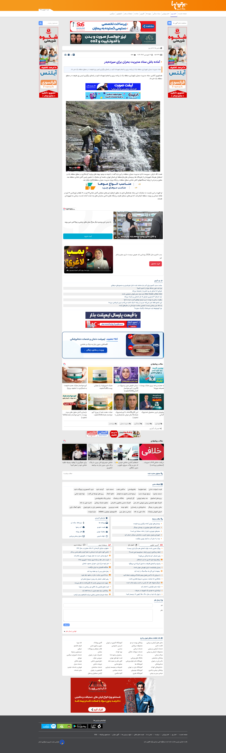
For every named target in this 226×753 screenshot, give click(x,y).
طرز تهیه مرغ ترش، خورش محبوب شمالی (95, 563)
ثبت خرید (88, 236)
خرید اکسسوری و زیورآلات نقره (84, 489)
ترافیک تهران (101, 531)
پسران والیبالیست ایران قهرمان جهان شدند (147, 567)
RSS (95, 734)
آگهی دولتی (115, 734)
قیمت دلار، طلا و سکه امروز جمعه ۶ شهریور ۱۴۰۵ (93, 560)
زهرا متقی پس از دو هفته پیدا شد (98, 571)
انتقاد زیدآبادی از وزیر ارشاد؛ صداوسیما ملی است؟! (144, 552)
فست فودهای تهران (116, 658)
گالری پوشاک (98, 642)
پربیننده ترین (103, 545)
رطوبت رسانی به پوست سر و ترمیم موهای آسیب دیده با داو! (143, 300)
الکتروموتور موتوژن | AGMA (108, 511)
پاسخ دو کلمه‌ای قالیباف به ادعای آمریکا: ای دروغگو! (144, 564)
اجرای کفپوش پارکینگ (155, 511)
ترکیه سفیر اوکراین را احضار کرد (150, 587)
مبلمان (100, 652)
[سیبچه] (95, 726)
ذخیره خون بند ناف (86, 503)
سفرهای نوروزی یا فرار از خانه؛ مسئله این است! (145, 531)
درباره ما (157, 734)
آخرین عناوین (154, 545)
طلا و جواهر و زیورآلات (95, 649)
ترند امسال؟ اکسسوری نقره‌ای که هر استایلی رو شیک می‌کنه (143, 297)
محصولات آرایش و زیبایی (155, 652)
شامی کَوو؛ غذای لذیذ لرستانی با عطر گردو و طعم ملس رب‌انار (90, 552)
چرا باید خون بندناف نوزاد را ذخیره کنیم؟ (149, 288)
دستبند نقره (110, 489)
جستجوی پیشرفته (104, 734)
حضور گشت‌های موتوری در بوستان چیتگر (147, 527)
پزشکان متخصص (157, 658)
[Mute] (119, 237)
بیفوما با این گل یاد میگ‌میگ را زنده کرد (147, 571)
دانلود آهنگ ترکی (75, 507)
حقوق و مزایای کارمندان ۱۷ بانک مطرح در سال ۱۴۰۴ (93, 548)
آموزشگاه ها (138, 664)
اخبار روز (174, 13)
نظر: (161, 610)
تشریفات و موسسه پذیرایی (113, 667)
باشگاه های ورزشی (136, 658)
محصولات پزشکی (137, 646)
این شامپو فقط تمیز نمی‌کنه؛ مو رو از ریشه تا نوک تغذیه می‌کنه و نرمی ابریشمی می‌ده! (135, 302)
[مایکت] (48, 726)
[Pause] (115, 237)
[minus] (68, 55)
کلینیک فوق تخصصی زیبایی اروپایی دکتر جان (147, 503)
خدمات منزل (78, 664)
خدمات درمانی (137, 649)
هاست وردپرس (113, 507)
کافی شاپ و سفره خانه (115, 661)
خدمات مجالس (117, 670)
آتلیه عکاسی (118, 673)
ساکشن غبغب (120, 489)
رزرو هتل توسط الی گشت (95, 494)
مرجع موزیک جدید (144, 494)
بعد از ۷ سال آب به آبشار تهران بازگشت (148, 539)
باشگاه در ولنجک (118, 498)
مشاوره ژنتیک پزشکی (101, 503)
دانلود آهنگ (110, 494)
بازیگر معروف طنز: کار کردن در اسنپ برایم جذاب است (143, 583)
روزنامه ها (102, 523)
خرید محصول (155, 263)
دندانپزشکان (159, 664)
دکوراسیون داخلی (96, 661)
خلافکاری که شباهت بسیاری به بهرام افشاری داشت (144, 579)
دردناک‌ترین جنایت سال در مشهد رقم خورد (94, 575)
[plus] (73, 55)
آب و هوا (79, 527)
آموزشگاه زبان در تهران (135, 667)
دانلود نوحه (124, 507)
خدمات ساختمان (97, 667)
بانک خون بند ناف (139, 511)
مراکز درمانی (159, 655)
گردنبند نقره (100, 489)
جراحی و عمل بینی (125, 511)
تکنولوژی (120, 13)
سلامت (136, 13)
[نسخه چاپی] (65, 55)
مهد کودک (119, 652)
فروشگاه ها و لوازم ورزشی (134, 661)
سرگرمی (112, 13)
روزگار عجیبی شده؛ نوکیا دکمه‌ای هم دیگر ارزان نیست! (143, 548)
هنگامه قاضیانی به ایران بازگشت (98, 567)
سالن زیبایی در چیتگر (155, 507)
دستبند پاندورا (157, 494)
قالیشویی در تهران (96, 670)
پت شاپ (139, 655)
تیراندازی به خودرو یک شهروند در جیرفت (147, 590)
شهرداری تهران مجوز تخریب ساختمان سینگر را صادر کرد (142, 535)
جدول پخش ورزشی (75, 536)
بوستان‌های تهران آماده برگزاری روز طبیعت (146, 524)
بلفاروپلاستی (132, 489)
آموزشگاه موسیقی (136, 670)
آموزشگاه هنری (137, 673)
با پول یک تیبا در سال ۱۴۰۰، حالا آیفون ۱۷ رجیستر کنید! (143, 594)
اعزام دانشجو (78, 646)
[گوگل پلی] (80, 726)
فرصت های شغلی (139, 734)
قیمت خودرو (101, 527)
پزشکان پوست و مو (136, 642)
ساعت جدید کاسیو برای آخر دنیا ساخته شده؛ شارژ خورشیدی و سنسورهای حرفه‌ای (136, 285)
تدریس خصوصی (117, 646)
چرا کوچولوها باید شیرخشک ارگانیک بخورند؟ (148, 308)
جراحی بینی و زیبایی (156, 673)
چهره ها (148, 13)
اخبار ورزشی (166, 13)
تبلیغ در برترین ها (126, 734)
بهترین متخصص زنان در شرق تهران (94, 507)
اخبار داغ (131, 545)
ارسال (67, 625)
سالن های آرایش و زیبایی (155, 642)
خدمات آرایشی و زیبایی (155, 649)
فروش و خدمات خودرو (75, 667)
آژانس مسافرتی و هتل (95, 673)
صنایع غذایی (118, 664)
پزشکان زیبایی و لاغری (156, 670)
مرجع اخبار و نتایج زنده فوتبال (126, 494)
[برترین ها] (178, 5)
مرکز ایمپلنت (92, 511)
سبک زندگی (157, 13)
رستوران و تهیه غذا (116, 655)
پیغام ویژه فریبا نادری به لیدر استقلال (148, 560)
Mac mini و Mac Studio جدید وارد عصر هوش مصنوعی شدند (142, 294)
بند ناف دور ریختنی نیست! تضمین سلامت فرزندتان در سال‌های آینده (140, 305)
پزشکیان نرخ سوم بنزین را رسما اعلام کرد (95, 590)
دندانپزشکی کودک (157, 667)
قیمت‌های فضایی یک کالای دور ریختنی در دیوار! (94, 587)
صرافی (80, 649)
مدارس (120, 649)
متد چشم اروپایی (142, 498)
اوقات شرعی (101, 536)
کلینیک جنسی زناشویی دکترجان (121, 503)
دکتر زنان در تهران (157, 661)
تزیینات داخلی (97, 664)
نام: (162, 605)
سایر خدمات (78, 670)
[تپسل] (64, 209)
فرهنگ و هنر (128, 13)
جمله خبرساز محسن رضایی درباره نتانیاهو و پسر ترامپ (91, 594)
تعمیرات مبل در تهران (95, 655)
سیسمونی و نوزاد (76, 652)
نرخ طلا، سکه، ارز (76, 523)
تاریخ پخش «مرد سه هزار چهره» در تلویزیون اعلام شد (91, 556)
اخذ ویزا (79, 642)
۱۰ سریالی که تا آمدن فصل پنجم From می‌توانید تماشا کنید (141, 575)
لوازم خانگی (78, 661)
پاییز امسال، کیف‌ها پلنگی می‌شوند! (149, 556)
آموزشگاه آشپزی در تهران (114, 642)
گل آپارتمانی (130, 498)
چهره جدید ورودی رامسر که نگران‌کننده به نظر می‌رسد (91, 583)
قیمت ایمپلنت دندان (155, 489)
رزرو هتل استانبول (156, 498)
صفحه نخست (182, 13)
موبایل (80, 658)
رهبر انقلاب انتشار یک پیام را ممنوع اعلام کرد (95, 579)
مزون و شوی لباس (96, 646)
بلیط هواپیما (142, 489)
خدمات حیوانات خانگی (135, 652)
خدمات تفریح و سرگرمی (74, 655)
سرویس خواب (97, 658)
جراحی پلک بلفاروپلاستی (103, 498)
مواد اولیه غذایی (80, 494)
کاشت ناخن (159, 646)
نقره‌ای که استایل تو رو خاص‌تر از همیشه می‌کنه (147, 291)
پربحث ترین (77, 545)
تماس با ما (149, 734)
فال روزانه (79, 531)
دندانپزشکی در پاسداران (138, 507)
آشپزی (142, 13)
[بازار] (64, 726)
